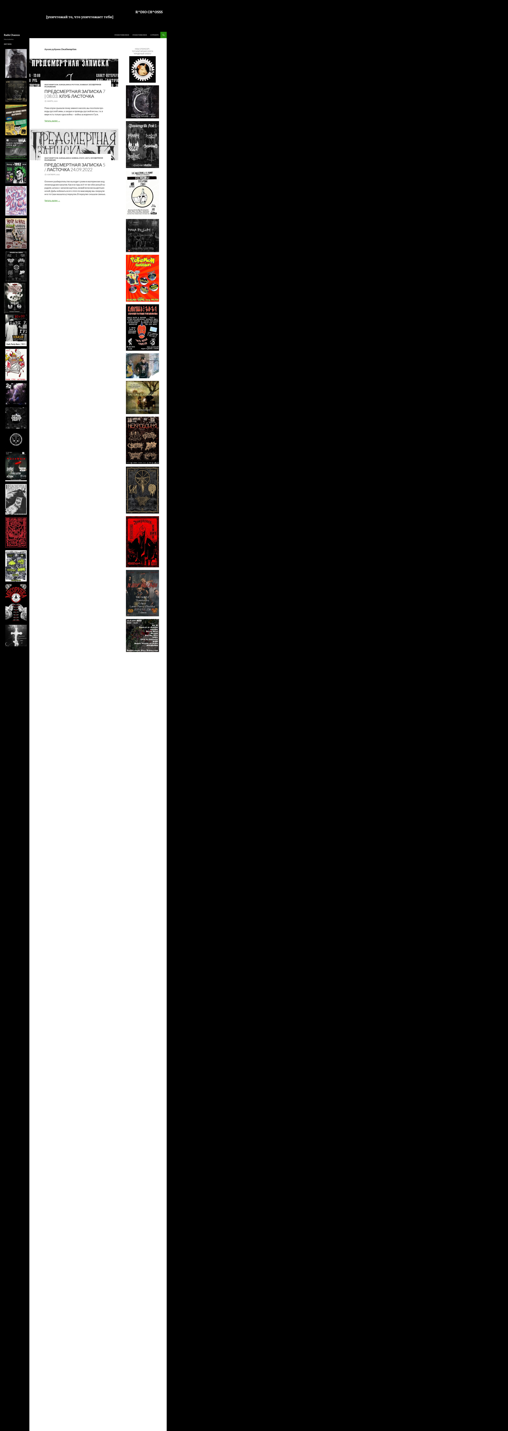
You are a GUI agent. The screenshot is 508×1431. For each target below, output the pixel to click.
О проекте (154, 35)
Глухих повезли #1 (139, 35)
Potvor (75, 85)
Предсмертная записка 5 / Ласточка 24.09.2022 (74, 167)
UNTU (87, 158)
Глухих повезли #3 (121, 35)
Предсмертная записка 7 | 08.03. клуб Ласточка (74, 94)
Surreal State (77, 158)
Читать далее (52, 121)
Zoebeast (84, 85)
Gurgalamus (65, 85)
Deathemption (51, 85)
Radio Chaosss (12, 35)
